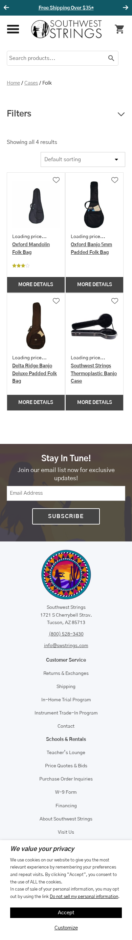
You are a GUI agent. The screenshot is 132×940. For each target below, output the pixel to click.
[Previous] (7, 8)
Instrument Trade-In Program (66, 713)
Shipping (66, 686)
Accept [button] (66, 912)
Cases (31, 83)
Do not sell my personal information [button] (84, 896)
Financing (66, 806)
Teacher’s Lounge (66, 752)
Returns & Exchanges (66, 673)
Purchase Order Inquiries (66, 779)
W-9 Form (66, 792)
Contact (66, 726)
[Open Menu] (13, 29)
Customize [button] (66, 928)
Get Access (116, 8)
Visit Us (66, 832)
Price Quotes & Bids (66, 766)
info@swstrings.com (66, 645)
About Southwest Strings (66, 819)
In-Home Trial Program (66, 700)
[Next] (124, 8)
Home (13, 83)
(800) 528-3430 (66, 634)
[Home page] (66, 29)
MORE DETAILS (35, 284)
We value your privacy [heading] (42, 849)
